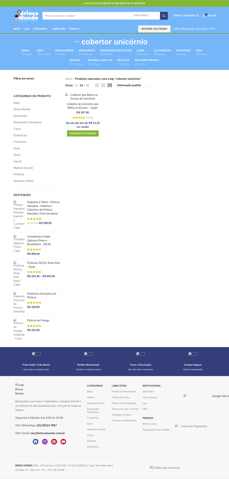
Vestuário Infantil (24, 180)
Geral (17, 154)
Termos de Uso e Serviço (125, 409)
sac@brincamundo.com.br (48, 433)
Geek (17, 148)
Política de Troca (121, 397)
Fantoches (20, 141)
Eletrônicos (20, 135)
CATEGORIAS (95, 385)
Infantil (18, 161)
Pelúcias (19, 174)
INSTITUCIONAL (152, 385)
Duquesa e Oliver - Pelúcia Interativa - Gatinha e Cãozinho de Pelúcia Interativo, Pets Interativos (43, 208)
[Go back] (77, 41)
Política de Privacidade (124, 403)
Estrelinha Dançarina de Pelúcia (41, 295)
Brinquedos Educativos (28, 122)
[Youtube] (63, 442)
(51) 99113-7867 (206, 28)
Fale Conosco (150, 397)
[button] (83, 133)
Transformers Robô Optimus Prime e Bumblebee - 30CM (39, 240)
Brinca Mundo (22, 109)
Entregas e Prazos (122, 414)
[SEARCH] (164, 16)
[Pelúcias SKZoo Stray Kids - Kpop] (19, 273)
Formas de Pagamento (124, 420)
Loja (145, 403)
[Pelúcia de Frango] (19, 329)
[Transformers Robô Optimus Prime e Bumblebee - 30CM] (19, 245)
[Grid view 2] (97, 85)
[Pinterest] (54, 442)
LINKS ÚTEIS (119, 385)
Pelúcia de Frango (38, 320)
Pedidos (148, 418)
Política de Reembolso (124, 391)
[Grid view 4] (110, 85)
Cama (17, 128)
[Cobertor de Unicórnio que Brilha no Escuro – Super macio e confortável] (82, 97)
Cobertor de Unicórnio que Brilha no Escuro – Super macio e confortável (83, 108)
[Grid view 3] (103, 85)
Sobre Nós (148, 391)
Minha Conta (149, 423)
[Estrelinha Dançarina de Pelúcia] (19, 303)
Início (68, 78)
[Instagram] (45, 442)
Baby (17, 102)
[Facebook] (35, 442)
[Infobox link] (36, 361)
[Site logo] (26, 15)
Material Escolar (23, 167)
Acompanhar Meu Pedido (156, 429)
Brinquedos (20, 115)
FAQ (145, 409)
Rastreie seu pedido (154, 29)
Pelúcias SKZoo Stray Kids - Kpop (43, 264)
